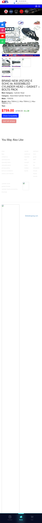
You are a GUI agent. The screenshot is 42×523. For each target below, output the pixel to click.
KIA (34, 165)
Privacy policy (6, 168)
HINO (34, 154)
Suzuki (26, 151)
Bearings (4, 192)
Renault (26, 162)
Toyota (35, 173)
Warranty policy (6, 165)
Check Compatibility (10, 116)
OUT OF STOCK (9, 121)
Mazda (35, 176)
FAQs (3, 154)
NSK (34, 162)
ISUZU (26, 165)
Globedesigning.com (31, 216)
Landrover (27, 154)
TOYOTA (26, 171)
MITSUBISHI (36, 168)
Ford (25, 159)
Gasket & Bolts (6, 186)
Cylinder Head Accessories (10, 189)
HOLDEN (26, 168)
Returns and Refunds (8, 173)
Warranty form (6, 159)
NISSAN (35, 171)
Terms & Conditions (7, 171)
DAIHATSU (35, 151)
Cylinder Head (6, 183)
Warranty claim (6, 162)
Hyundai (26, 157)
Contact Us (5, 157)
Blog (3, 151)
